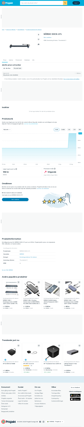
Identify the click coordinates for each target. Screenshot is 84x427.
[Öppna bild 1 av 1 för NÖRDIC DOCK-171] (19, 45)
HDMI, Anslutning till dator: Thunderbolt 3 (55, 40)
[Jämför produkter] (38, 44)
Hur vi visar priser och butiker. (71, 79)
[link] (11, 294)
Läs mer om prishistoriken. (31, 124)
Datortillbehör (20, 29)
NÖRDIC (22, 254)
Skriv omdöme (47, 37)
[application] (42, 149)
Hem (3, 29)
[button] (38, 34)
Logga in (76, 3)
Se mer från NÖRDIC (7, 270)
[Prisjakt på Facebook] (40, 421)
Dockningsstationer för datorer (34, 29)
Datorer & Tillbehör (11, 29)
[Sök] (65, 3)
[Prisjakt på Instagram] (43, 421)
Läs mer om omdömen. (43, 188)
